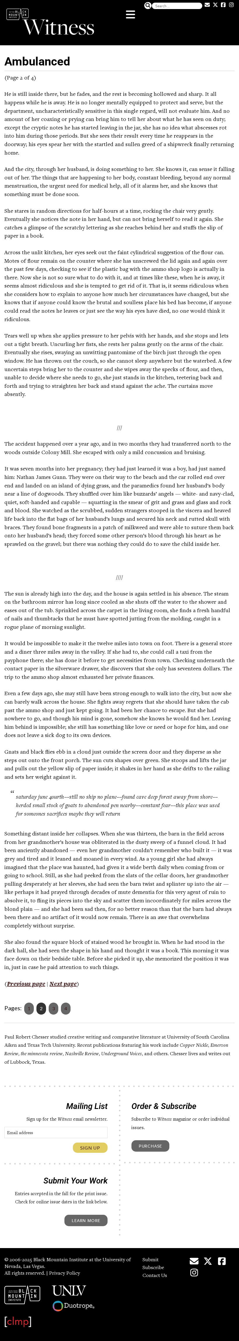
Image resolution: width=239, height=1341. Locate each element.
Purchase (150, 1146)
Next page (63, 984)
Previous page (26, 984)
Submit (151, 1260)
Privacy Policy (64, 1273)
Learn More (86, 1220)
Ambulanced (37, 61)
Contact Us (155, 1275)
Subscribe (153, 1268)
